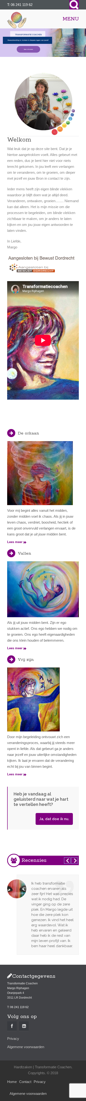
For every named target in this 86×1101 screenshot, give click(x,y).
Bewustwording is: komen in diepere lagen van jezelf (28, 40)
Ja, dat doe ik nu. (54, 819)
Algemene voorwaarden (25, 1047)
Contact (25, 1082)
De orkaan (28, 433)
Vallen (24, 553)
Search (74, 4)
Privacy (13, 1039)
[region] (43, 42)
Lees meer (14, 542)
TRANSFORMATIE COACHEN (28, 35)
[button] (43, 42)
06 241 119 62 (21, 5)
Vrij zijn (26, 659)
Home (12, 1082)
